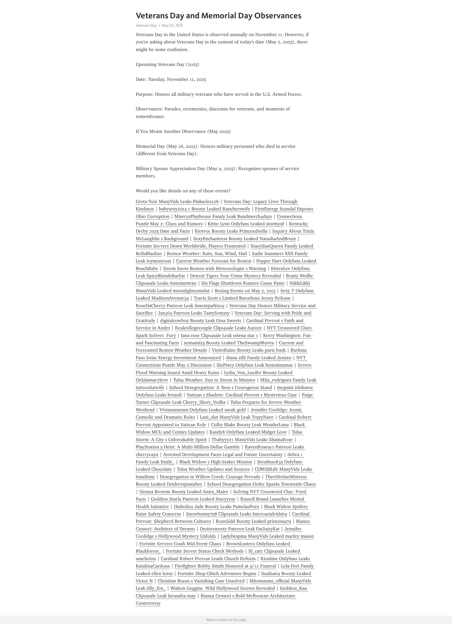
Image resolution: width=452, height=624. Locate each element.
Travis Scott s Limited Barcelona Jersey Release (242, 298)
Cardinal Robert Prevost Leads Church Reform (208, 558)
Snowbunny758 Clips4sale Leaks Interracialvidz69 (236, 514)
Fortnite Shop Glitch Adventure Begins (217, 573)
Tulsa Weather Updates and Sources (213, 469)
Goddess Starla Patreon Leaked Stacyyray (193, 499)
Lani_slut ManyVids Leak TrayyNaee (237, 417)
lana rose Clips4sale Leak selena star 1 (219, 335)
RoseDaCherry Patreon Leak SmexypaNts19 (180, 305)
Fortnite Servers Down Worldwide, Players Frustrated (191, 246)
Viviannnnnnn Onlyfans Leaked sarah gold (203, 410)
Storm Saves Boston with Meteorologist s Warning (214, 268)
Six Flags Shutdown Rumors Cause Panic (243, 283)
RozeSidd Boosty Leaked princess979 (253, 521)
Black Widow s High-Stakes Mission (215, 462)
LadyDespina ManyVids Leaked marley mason (267, 536)
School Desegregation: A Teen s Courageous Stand (220, 387)
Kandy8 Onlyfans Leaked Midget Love (248, 432)
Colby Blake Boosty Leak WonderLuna (250, 425)
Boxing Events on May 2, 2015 (245, 291)
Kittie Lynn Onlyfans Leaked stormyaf (246, 224)
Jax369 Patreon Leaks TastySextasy (194, 313)
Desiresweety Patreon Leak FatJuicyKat (240, 529)
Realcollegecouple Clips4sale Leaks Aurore (218, 328)
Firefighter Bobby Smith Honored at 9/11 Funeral (225, 566)
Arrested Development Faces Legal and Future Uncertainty (222, 454)
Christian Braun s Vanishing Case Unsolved (201, 581)
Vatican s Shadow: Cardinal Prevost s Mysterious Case (242, 395)
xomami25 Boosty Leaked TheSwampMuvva (229, 343)
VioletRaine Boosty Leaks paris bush (249, 350)
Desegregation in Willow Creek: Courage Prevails (210, 477)
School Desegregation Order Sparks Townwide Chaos (261, 484)
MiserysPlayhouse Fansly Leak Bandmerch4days (223, 216)
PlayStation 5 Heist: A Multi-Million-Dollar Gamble (188, 447)
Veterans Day (146, 25)
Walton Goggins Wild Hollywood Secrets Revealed (223, 588)
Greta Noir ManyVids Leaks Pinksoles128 (177, 201)
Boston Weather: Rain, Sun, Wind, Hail (207, 253)
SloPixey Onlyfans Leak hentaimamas (255, 365)
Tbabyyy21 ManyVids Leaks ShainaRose (252, 439)
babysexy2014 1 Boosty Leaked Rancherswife (204, 209)
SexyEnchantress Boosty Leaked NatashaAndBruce (244, 238)
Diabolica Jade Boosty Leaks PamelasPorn (216, 506)
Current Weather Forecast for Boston (213, 261)
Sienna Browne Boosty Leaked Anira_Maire (183, 491)
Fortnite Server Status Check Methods (205, 551)
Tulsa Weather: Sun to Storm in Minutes (214, 380)
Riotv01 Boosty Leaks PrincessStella (231, 231)
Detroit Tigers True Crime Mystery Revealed (235, 276)
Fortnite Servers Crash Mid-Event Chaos (180, 544)
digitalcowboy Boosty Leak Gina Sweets (200, 320)
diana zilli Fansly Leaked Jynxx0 (258, 358)
